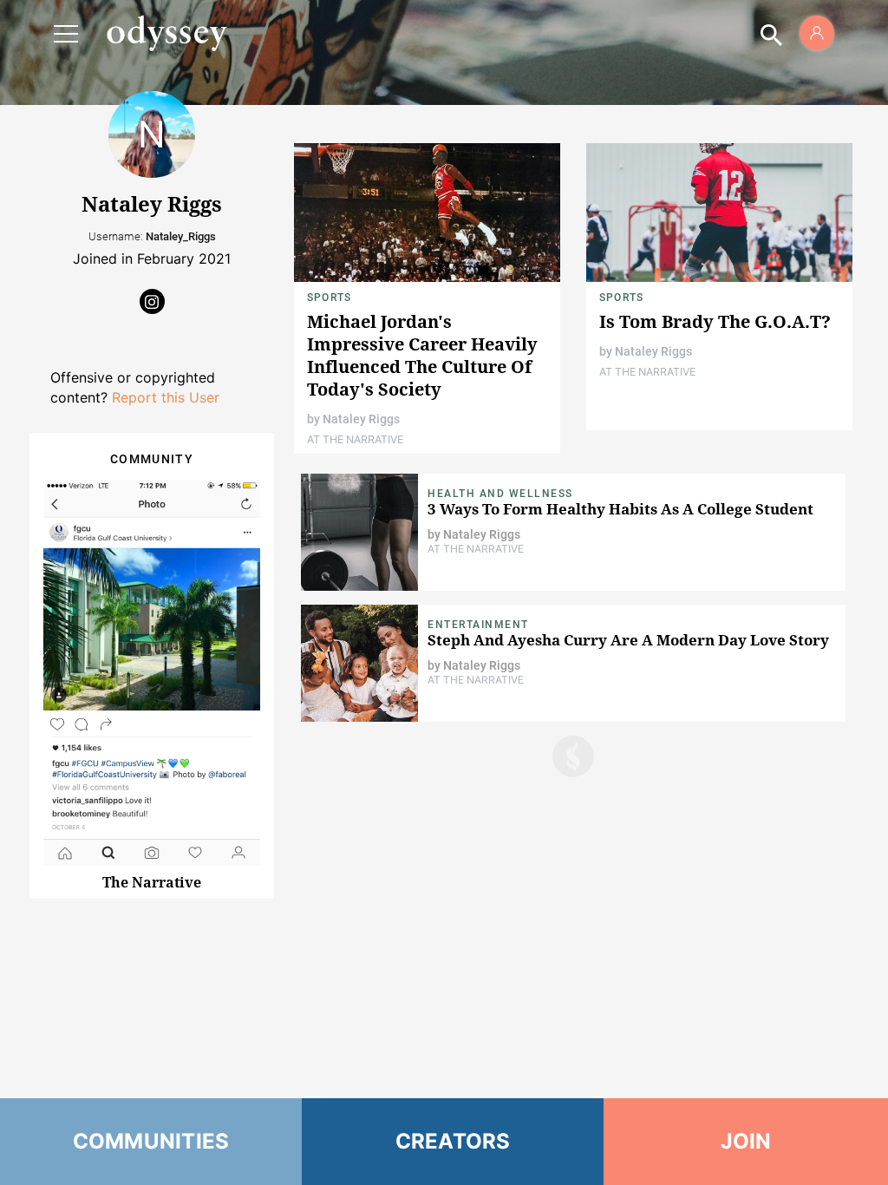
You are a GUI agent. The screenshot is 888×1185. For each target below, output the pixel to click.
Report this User (165, 397)
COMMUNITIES (151, 1141)
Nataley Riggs (361, 419)
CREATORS (453, 1141)
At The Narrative (355, 439)
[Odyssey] (166, 33)
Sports (329, 297)
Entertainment (478, 625)
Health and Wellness (500, 494)
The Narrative (151, 882)
